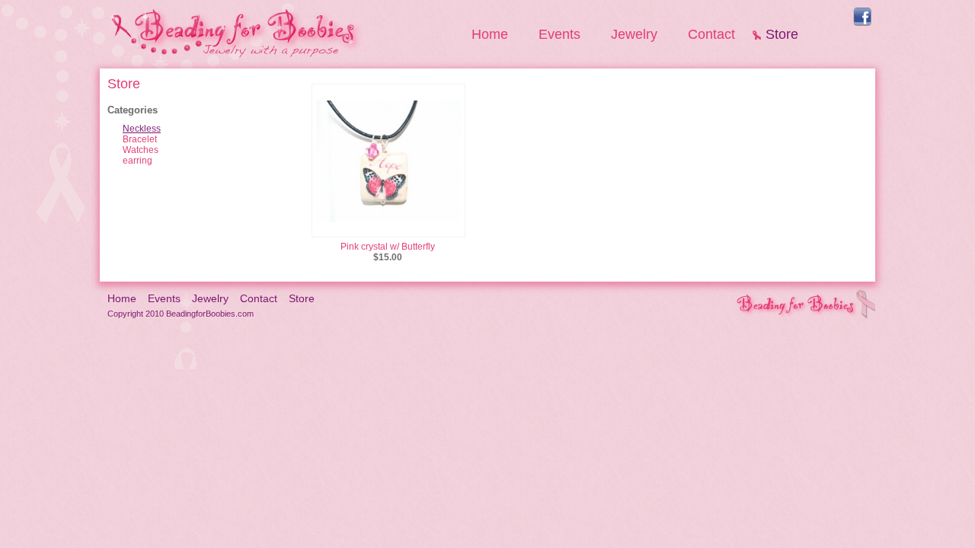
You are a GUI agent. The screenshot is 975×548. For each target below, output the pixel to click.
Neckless (142, 128)
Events (559, 34)
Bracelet (140, 139)
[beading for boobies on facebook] (862, 23)
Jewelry (634, 34)
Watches (140, 150)
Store (782, 34)
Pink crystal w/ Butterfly (387, 246)
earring (137, 160)
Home (490, 34)
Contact (711, 34)
